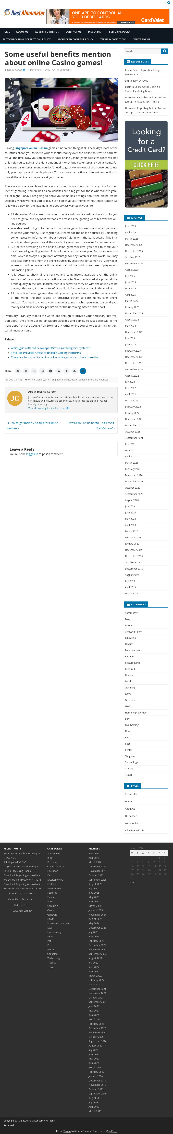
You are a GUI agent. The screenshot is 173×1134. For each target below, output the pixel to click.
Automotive (131, 612)
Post (127, 743)
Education (130, 637)
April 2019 (130, 587)
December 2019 (134, 549)
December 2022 (134, 357)
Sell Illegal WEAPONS (136, 80)
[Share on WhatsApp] (42, 371)
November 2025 (134, 251)
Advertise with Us (47, 31)
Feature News (132, 662)
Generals (130, 700)
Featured (130, 669)
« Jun (132, 882)
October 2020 (132, 487)
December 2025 (134, 244)
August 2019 (132, 574)
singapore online (61, 379)
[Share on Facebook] (18, 371)
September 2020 (134, 494)
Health (128, 706)
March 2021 (131, 462)
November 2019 (134, 556)
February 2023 (133, 350)
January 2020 (132, 543)
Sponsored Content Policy (75, 39)
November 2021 (134, 425)
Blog (127, 619)
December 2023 (134, 332)
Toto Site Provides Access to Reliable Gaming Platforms (46, 353)
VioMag (67, 1131)
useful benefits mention (84, 379)
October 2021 (132, 431)
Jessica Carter (14, 69)
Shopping (130, 756)
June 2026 (130, 226)
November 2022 (134, 363)
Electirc (129, 644)
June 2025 (130, 282)
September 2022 (134, 369)
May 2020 (130, 518)
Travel (128, 774)
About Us (22, 31)
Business (130, 625)
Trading (129, 768)
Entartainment (133, 650)
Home (128, 801)
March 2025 (131, 300)
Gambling (130, 687)
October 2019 (132, 562)
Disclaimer (95, 31)
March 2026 (131, 238)
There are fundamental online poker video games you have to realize (54, 357)
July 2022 (130, 381)
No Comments (63, 69)
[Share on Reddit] (58, 371)
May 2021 (130, 450)
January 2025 (132, 307)
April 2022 (130, 394)
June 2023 (130, 344)
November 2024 (134, 313)
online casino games (39, 379)
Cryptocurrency (133, 631)
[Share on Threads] (74, 371)
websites (103, 379)
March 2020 (131, 531)
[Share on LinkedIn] (34, 371)
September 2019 (134, 568)
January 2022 (132, 413)
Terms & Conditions (113, 39)
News (128, 731)
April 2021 (130, 456)
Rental (128, 749)
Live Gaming (15, 379)
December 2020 (134, 475)
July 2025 (130, 276)
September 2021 (134, 437)
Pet (127, 737)
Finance (129, 675)
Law (127, 718)
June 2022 (130, 388)
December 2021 (134, 419)
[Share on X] (26, 371)
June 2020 (130, 512)
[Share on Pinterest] (50, 371)
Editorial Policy (120, 31)
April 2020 (130, 525)
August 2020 (132, 500)
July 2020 (130, 506)
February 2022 (133, 406)
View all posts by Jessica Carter (46, 408)
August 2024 (132, 319)
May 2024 (130, 325)
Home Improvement (136, 712)
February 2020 (133, 537)
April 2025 (130, 294)
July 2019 (130, 581)
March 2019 (131, 593)
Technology (131, 762)
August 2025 (132, 269)
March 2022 (131, 400)
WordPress (111, 1131)
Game (128, 693)
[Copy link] (83, 371)
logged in (32, 454)
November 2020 (134, 481)
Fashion (129, 656)
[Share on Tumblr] (66, 371)
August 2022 (132, 375)
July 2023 (130, 338)
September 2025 (134, 263)
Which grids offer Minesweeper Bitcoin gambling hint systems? (51, 348)
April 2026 (130, 232)
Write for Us (141, 39)
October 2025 (132, 257)
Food (128, 681)
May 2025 (130, 288)
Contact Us (73, 31)
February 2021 (133, 469)
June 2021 (130, 444)
